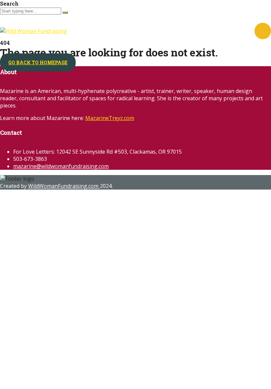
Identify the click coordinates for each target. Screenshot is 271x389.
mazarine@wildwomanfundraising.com (61, 166)
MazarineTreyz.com (109, 118)
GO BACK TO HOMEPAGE (37, 62)
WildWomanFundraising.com (64, 186)
